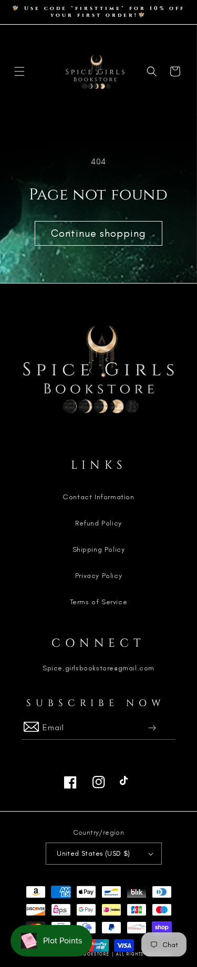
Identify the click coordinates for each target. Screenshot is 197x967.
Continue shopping (98, 233)
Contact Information (98, 496)
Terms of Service (99, 601)
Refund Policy (98, 523)
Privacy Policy (98, 575)
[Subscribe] (152, 728)
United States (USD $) (93, 853)
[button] (19, 71)
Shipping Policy (98, 549)
